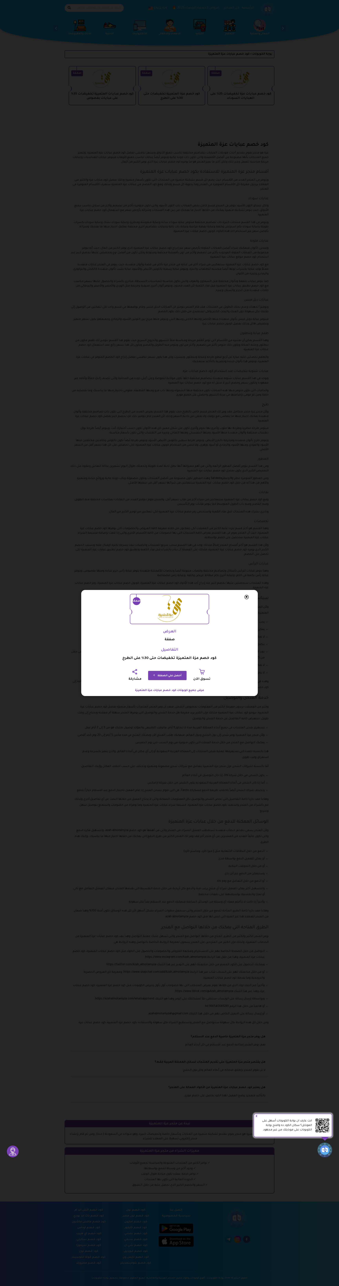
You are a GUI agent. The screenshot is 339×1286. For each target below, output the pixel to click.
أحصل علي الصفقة (169, 675)
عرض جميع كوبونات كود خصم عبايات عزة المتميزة (169, 690)
